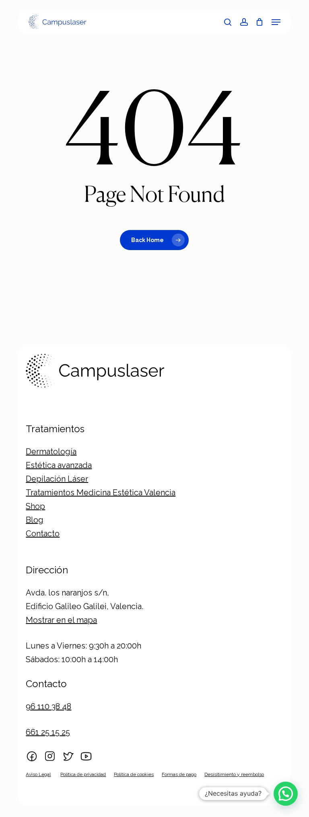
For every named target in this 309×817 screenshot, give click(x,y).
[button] (276, 22)
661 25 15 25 (48, 732)
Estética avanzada (59, 465)
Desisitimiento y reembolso (234, 774)
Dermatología (51, 451)
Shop (35, 506)
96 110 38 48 (48, 706)
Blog (34, 520)
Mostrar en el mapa (61, 620)
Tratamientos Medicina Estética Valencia (100, 492)
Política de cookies (134, 774)
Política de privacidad (83, 774)
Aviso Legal (38, 774)
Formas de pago (179, 774)
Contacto (43, 533)
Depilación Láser (57, 479)
